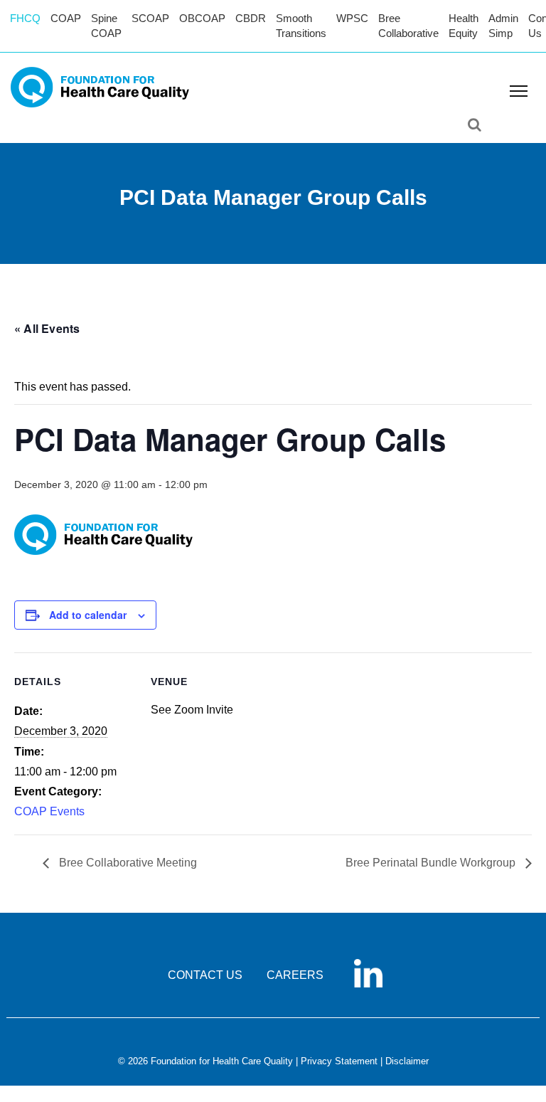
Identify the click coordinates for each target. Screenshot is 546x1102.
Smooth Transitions (301, 25)
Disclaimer (407, 1061)
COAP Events (49, 811)
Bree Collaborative (408, 25)
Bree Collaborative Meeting (126, 863)
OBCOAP (202, 18)
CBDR (250, 18)
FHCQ (25, 18)
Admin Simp (503, 25)
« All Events (47, 328)
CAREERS (295, 975)
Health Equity (463, 25)
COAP (65, 18)
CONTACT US (205, 975)
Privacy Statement (339, 1061)
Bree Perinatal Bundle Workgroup (432, 863)
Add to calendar (88, 615)
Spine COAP (106, 25)
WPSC (352, 18)
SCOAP (150, 18)
